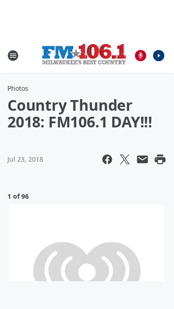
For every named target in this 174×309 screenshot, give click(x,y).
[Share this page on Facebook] (107, 159)
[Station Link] (84, 55)
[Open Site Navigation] (13, 55)
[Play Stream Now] (158, 55)
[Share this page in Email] (142, 159)
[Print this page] (160, 159)
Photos (17, 88)
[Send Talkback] (140, 55)
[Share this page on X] (124, 159)
